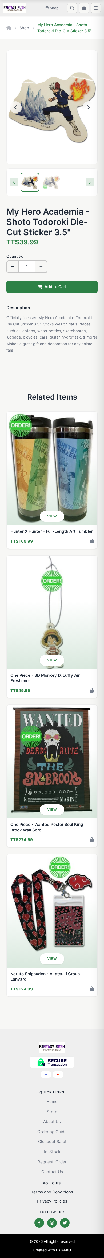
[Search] (72, 8)
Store (52, 1111)
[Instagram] (52, 1223)
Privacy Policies (52, 1201)
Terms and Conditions (52, 1192)
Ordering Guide (52, 1131)
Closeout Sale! (52, 1141)
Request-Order (52, 1161)
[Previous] (14, 182)
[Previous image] (16, 107)
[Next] (90, 182)
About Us (52, 1121)
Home (52, 1101)
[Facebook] (39, 1223)
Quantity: (14, 256)
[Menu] (96, 8)
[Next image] (88, 107)
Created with (52, 1250)
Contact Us (52, 1171)
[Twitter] (65, 1223)
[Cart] (84, 8)
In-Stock (52, 1151)
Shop (24, 28)
